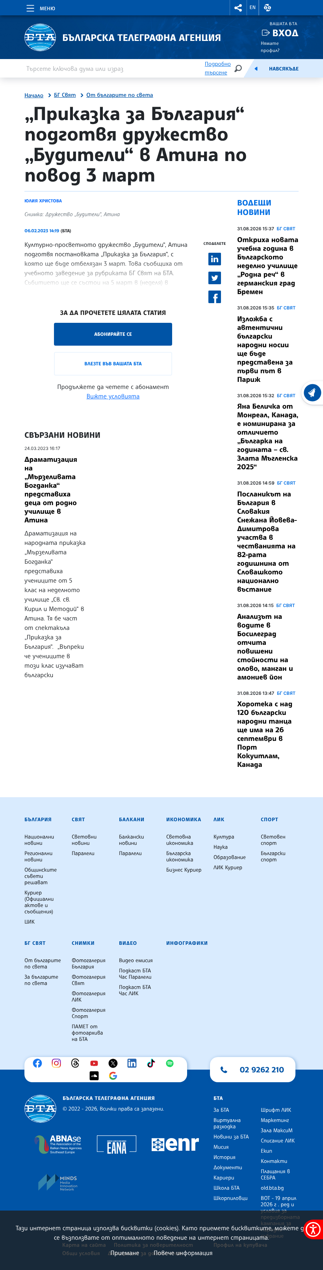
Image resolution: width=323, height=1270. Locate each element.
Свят (78, 819)
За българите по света (41, 980)
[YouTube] (96, 1063)
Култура (223, 837)
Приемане (124, 1253)
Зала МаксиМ (277, 1130)
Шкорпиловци (230, 1198)
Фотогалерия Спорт (89, 1013)
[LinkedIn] (133, 1063)
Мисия (221, 1147)
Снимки (83, 943)
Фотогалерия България (89, 963)
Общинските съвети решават (40, 876)
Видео (128, 943)
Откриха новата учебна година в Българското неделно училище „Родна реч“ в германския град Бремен (267, 265)
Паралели (83, 853)
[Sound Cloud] (96, 1076)
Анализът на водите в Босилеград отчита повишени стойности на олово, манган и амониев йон (265, 646)
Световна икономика (179, 840)
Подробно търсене (218, 68)
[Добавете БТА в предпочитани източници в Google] (115, 1076)
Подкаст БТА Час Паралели (135, 974)
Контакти (274, 1161)
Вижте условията (113, 396)
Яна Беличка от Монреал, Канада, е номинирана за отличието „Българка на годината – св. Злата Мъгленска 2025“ (267, 436)
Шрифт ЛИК (276, 1110)
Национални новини (39, 840)
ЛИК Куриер (227, 868)
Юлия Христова (43, 201)
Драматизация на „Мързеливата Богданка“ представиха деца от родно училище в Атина (50, 489)
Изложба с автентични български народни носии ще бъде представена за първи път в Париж (265, 349)
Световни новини (84, 840)
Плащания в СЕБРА (275, 1174)
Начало (33, 96)
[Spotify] (171, 1063)
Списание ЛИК (278, 1141)
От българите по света (119, 95)
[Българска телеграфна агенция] (40, 1109)
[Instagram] (58, 1063)
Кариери (223, 1178)
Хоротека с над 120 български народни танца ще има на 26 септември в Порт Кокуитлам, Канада (264, 734)
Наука (220, 847)
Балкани (132, 819)
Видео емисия (136, 960)
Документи (227, 1167)
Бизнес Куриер (184, 870)
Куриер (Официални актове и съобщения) (39, 902)
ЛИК (219, 819)
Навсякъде (284, 69)
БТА (218, 1098)
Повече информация (183, 1253)
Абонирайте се (113, 334)
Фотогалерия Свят (89, 980)
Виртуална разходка (227, 1123)
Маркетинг (275, 1120)
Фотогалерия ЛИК (89, 996)
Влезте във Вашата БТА (112, 364)
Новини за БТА (231, 1137)
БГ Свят (65, 95)
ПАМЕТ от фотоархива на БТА (87, 1033)
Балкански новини (131, 840)
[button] (238, 7)
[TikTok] (152, 1063)
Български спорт (273, 856)
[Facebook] (39, 1063)
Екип (266, 1151)
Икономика (183, 819)
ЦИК (29, 922)
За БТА (221, 1110)
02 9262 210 (261, 1069)
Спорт (269, 819)
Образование (229, 857)
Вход (285, 33)
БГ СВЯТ (286, 228)
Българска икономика (179, 856)
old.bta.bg (272, 1188)
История (224, 1157)
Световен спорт (273, 840)
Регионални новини (38, 856)
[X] (115, 1063)
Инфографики (187, 943)
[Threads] (77, 1063)
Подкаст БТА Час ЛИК (135, 990)
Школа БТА (226, 1188)
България (38, 819)
